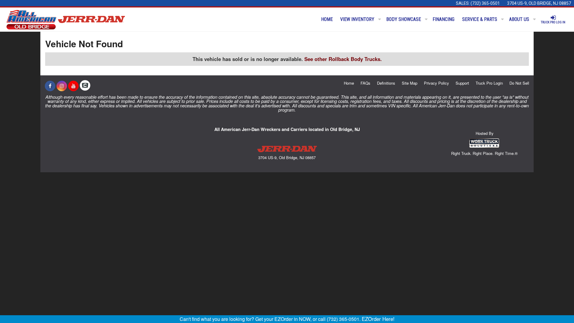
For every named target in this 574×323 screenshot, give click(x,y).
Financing (443, 19)
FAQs (365, 83)
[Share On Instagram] (62, 86)
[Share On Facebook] (50, 86)
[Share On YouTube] (73, 86)
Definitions (386, 83)
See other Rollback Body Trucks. (343, 59)
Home (327, 19)
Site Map (409, 83)
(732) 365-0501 (485, 3)
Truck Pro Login (489, 83)
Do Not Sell (519, 83)
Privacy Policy (436, 83)
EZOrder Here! (378, 318)
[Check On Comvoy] (85, 86)
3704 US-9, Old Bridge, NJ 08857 (539, 3)
